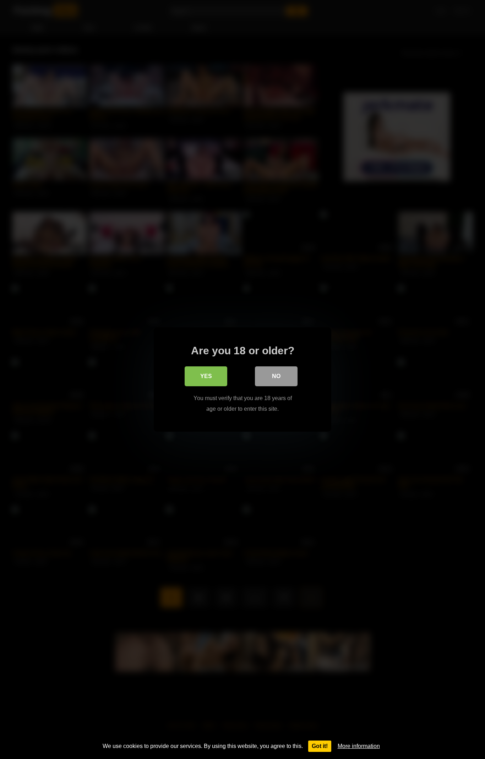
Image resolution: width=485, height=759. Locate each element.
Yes (206, 376)
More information (359, 746)
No (276, 376)
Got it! (320, 746)
